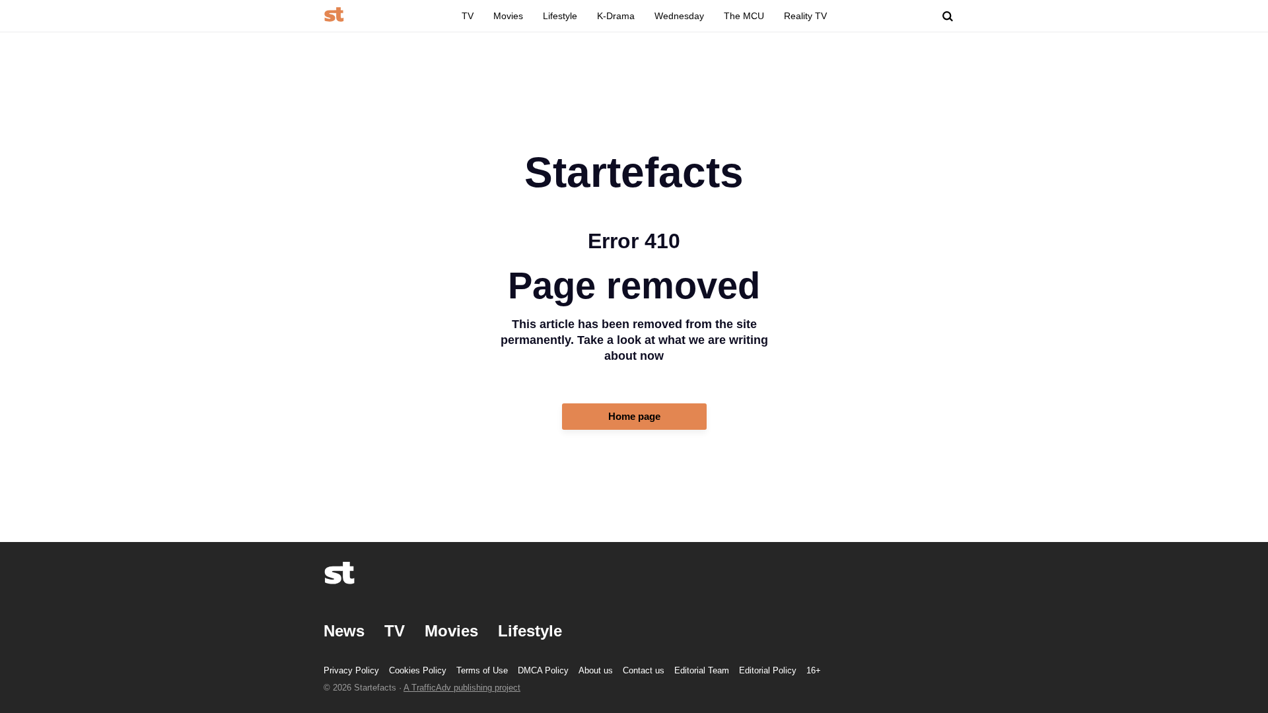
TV (468, 16)
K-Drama (616, 16)
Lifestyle (560, 16)
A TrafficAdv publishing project (462, 688)
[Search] (947, 16)
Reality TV (805, 16)
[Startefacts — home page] (334, 15)
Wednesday (679, 16)
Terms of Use (482, 670)
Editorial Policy (767, 670)
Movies (508, 16)
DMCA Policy (543, 670)
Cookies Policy (417, 670)
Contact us (643, 670)
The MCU (744, 16)
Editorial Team (701, 670)
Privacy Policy (351, 670)
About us (596, 670)
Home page (634, 416)
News (344, 631)
